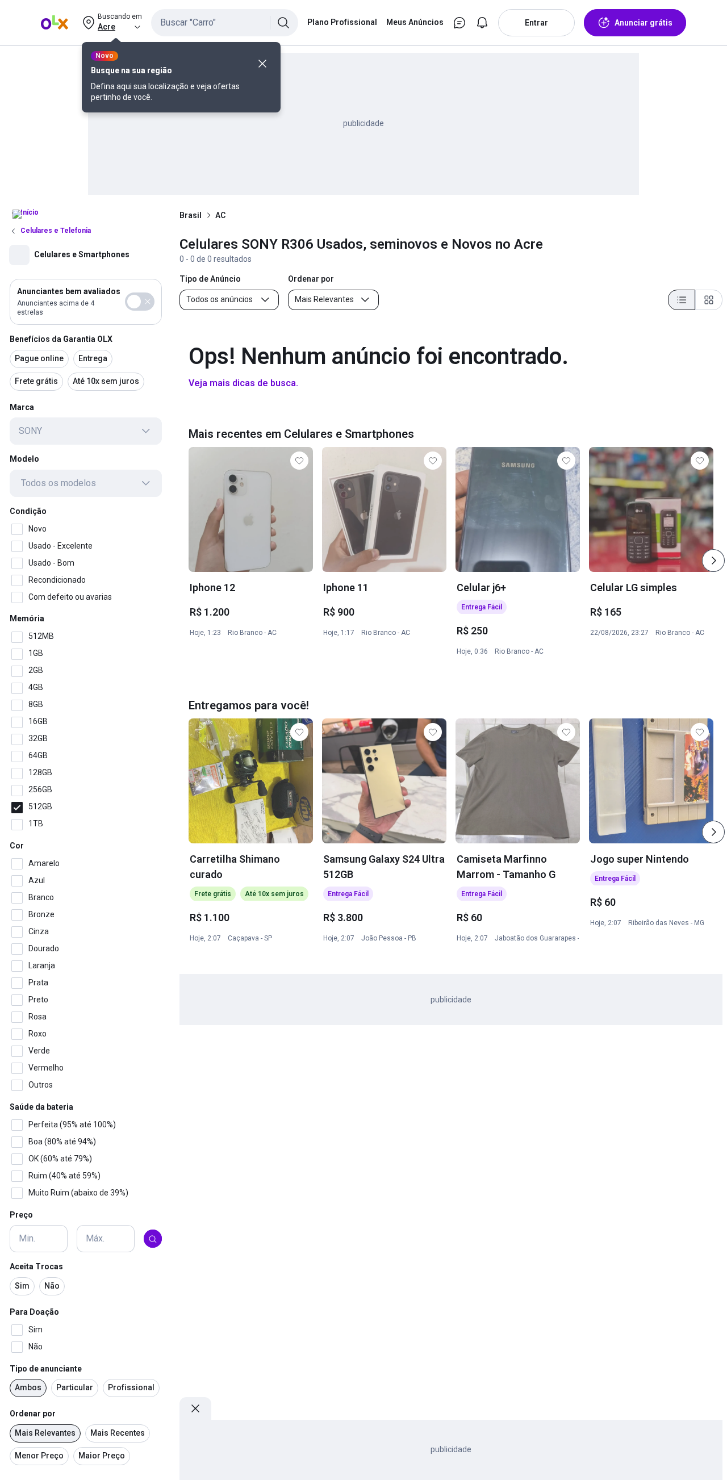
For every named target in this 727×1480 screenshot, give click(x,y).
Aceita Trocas (36, 1267)
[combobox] (224, 22)
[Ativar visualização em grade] (708, 300)
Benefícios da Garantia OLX (61, 339)
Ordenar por (33, 1414)
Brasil (190, 215)
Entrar (536, 22)
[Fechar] (262, 63)
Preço (21, 1214)
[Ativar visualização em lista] (681, 300)
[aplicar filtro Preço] (153, 1239)
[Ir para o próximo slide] (713, 560)
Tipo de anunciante (46, 1368)
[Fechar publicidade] (195, 1408)
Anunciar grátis (643, 22)
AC (220, 215)
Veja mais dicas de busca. (243, 383)
